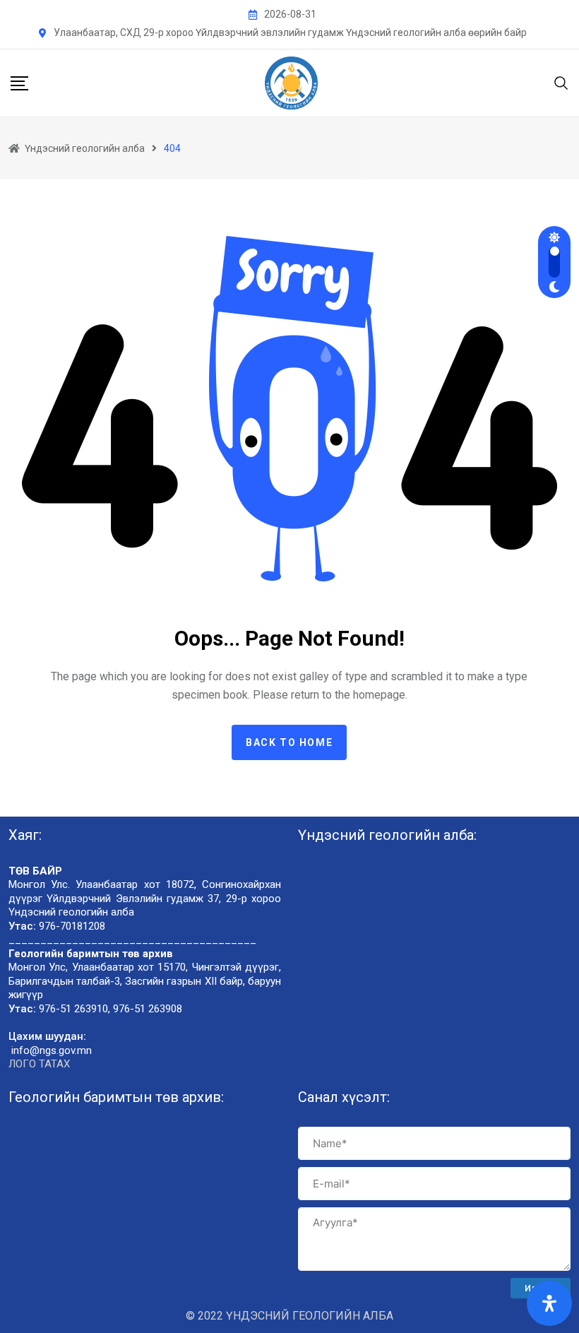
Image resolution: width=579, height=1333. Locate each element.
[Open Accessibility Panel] (549, 1303)
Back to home (289, 742)
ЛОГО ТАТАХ (39, 1063)
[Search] (561, 81)
